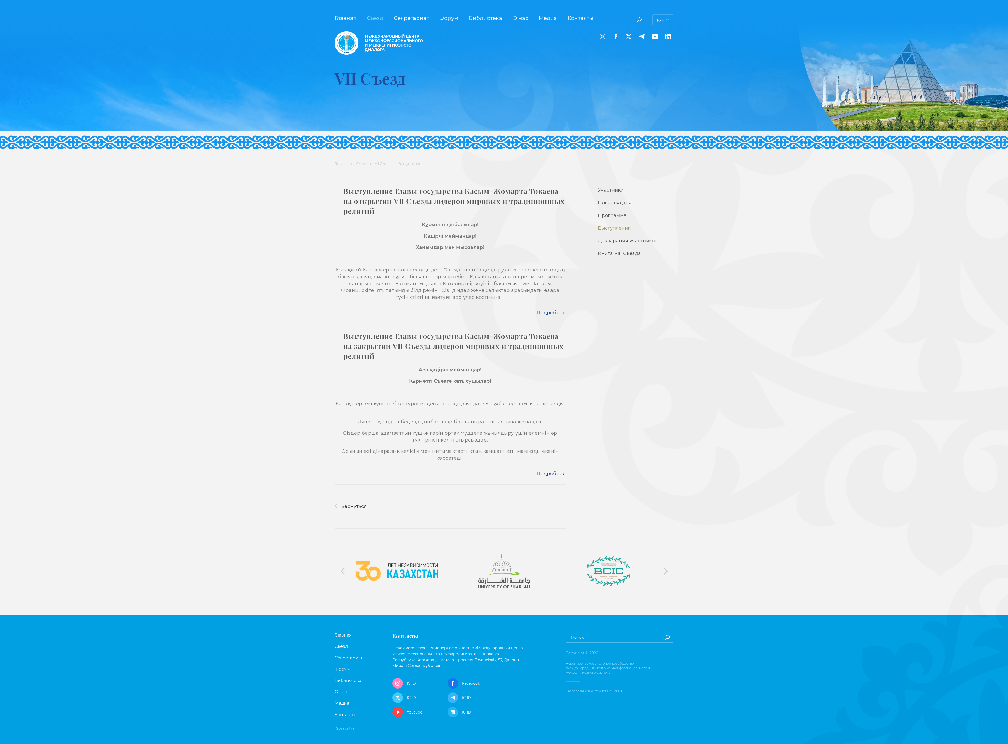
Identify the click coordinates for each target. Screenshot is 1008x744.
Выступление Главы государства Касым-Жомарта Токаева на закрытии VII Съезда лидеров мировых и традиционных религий (453, 346)
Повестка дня (615, 203)
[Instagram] (602, 36)
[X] (628, 36)
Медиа (548, 18)
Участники (611, 190)
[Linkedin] (668, 36)
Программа (612, 215)
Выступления (614, 228)
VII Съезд (382, 164)
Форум (448, 18)
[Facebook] (615, 36)
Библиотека (485, 18)
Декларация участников (628, 241)
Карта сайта (344, 728)
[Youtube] (655, 36)
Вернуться (353, 506)
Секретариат (411, 18)
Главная (345, 18)
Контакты (580, 18)
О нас (520, 18)
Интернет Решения (606, 691)
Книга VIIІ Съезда (619, 253)
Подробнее (551, 313)
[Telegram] (642, 36)
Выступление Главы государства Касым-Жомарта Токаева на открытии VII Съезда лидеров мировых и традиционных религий (454, 201)
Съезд (375, 18)
